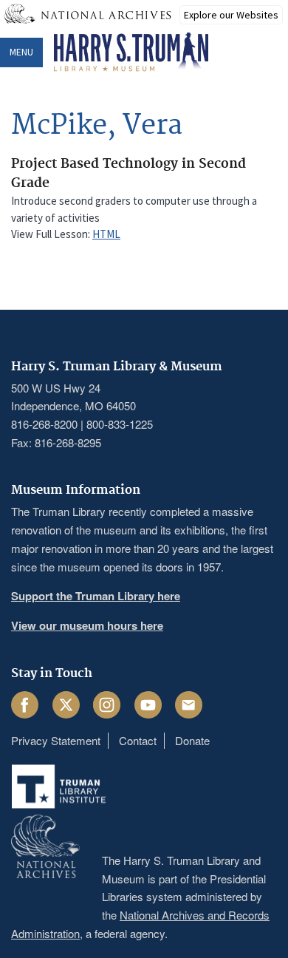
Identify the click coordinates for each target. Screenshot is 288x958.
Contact (138, 740)
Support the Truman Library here (95, 596)
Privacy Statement (55, 740)
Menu (21, 52)
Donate (192, 740)
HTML (106, 234)
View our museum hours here (87, 625)
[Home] (131, 52)
